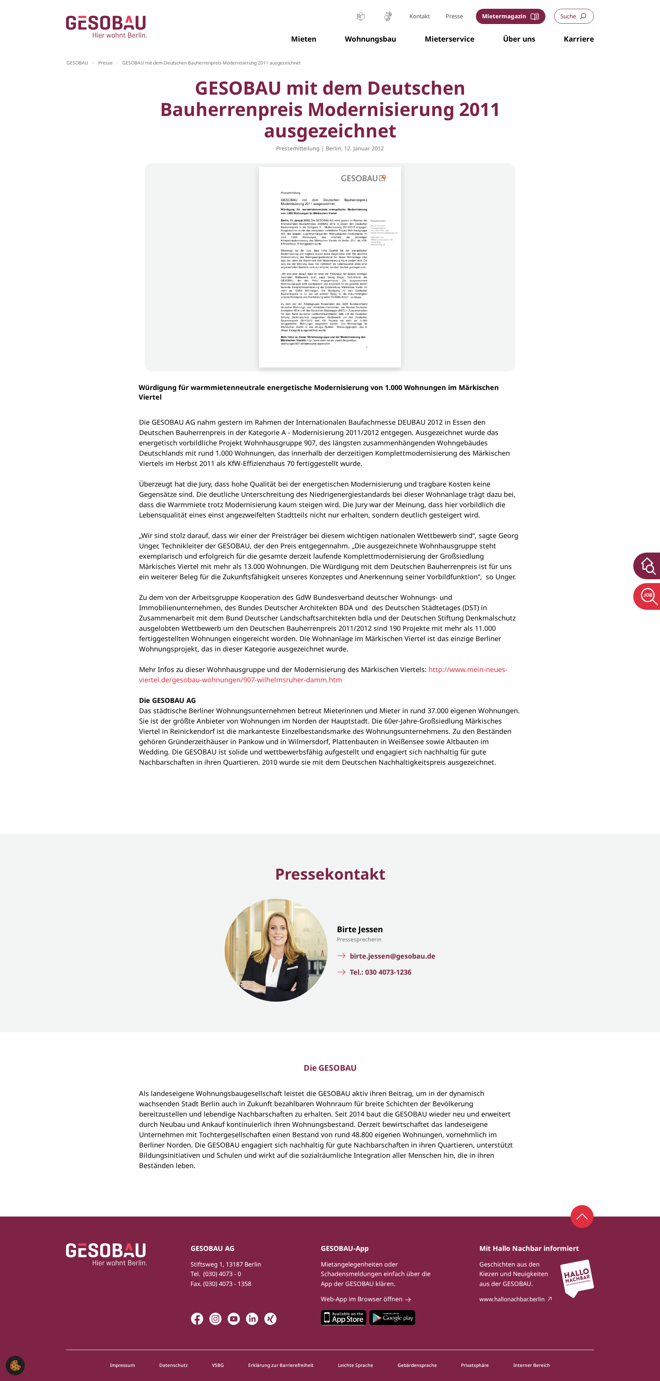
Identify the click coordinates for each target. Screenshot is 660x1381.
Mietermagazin (504, 16)
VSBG (218, 1365)
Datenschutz (173, 1365)
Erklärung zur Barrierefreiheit (281, 1365)
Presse (454, 16)
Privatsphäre (475, 1365)
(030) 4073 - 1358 (227, 1283)
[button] (303, 39)
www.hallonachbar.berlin (512, 1299)
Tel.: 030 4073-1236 (380, 972)
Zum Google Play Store (392, 1317)
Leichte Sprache (360, 16)
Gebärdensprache (387, 16)
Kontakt (419, 16)
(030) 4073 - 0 (222, 1274)
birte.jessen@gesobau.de (392, 956)
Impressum (122, 1365)
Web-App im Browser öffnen (362, 1299)
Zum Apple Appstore (343, 1317)
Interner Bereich (531, 1365)
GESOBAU (77, 63)
